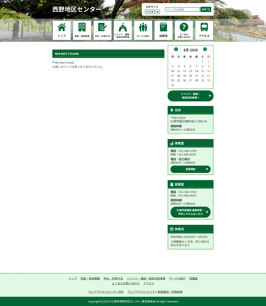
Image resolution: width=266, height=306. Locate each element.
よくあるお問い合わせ (126, 283)
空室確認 (190, 169)
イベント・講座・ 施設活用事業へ (190, 95)
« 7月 (176, 49)
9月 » (205, 49)
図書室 (193, 278)
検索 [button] (204, 9)
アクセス (148, 283)
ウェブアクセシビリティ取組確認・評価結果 (155, 292)
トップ (73, 278)
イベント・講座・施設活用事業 (146, 278)
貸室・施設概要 (90, 278)
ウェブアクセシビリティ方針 (106, 292)
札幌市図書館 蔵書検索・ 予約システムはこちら (190, 212)
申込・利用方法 (113, 278)
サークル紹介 (177, 278)
